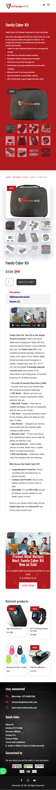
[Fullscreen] (43, 325)
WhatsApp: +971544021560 (23, 696)
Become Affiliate (13, 731)
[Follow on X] (28, 780)
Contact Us (10, 735)
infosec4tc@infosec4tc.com (24, 702)
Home (8, 177)
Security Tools (21, 177)
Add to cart (26, 282)
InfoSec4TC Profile (14, 728)
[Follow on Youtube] (34, 780)
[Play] (13, 325)
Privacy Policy (12, 738)
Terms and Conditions (15, 742)
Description (15, 292)
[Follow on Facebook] (21, 780)
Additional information (20, 296)
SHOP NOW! (28, 585)
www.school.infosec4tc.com (24, 708)
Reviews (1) (15, 301)
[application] (28, 317)
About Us (10, 724)
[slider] (25, 325)
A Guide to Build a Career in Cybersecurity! (25, 745)
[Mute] (39, 325)
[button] (28, 317)
